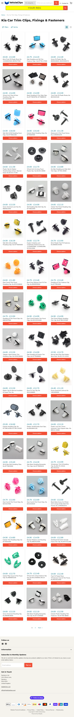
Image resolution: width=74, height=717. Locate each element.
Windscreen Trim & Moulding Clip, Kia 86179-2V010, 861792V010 (60, 466)
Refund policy (60, 710)
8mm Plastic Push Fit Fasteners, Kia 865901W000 (60, 244)
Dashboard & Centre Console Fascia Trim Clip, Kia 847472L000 (61, 541)
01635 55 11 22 (5, 687)
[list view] (71, 27)
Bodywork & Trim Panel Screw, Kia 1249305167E (60, 134)
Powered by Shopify (37, 714)
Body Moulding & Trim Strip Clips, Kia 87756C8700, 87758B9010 (37, 96)
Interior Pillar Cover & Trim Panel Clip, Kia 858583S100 (12, 577)
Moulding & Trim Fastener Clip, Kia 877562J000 (60, 283)
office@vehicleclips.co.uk (8, 690)
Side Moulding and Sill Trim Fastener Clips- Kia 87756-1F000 (37, 60)
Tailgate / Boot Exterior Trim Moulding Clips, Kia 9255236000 (13, 355)
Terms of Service (50, 710)
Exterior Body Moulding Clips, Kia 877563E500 (37, 134)
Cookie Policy (40, 710)
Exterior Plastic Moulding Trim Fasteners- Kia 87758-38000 (60, 615)
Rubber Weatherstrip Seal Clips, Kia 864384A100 (36, 427)
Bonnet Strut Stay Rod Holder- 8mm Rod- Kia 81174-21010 (60, 355)
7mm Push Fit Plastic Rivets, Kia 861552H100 (60, 96)
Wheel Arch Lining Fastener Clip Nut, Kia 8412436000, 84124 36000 (37, 577)
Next (39, 628)
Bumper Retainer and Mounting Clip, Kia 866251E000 (36, 541)
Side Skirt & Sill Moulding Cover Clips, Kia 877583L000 (12, 134)
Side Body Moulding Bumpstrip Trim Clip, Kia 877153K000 (36, 615)
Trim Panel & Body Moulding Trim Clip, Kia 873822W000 (59, 319)
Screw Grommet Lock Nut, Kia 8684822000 (12, 208)
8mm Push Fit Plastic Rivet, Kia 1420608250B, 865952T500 (12, 60)
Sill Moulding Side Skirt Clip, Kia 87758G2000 (36, 208)
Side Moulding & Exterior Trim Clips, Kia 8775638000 (36, 355)
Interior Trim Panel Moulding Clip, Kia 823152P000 (61, 208)
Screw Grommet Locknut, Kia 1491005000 (59, 391)
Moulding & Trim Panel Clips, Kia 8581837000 (12, 319)
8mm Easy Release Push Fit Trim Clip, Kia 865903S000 (37, 283)
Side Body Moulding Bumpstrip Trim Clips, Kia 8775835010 (36, 465)
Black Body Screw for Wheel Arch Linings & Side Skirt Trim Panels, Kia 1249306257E (60, 503)
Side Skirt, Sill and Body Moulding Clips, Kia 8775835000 (13, 244)
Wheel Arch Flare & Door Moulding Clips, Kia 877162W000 (10, 97)
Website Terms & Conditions (17, 710)
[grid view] (67, 27)
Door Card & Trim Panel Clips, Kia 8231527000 (13, 503)
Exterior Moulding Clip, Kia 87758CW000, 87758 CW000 (12, 427)
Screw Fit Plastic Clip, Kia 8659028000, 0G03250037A (60, 60)
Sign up (28, 665)
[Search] (56, 3)
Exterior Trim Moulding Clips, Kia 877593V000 (12, 541)
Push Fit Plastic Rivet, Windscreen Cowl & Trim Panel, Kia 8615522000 (60, 577)
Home (3, 15)
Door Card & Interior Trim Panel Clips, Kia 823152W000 (36, 319)
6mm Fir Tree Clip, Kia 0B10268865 (33, 391)
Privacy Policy (31, 710)
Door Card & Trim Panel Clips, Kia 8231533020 (37, 503)
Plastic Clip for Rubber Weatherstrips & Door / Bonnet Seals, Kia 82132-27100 (12, 171)
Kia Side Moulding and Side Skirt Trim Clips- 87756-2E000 (60, 170)
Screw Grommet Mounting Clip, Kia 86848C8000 (12, 615)
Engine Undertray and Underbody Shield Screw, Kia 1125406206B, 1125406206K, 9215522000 (36, 245)
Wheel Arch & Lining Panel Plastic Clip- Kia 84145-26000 (36, 170)
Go (65, 8)
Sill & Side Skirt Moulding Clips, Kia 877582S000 (12, 465)
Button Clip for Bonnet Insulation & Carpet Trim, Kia (13, 391)
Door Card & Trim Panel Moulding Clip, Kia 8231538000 (12, 283)
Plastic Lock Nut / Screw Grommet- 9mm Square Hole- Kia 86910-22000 (61, 428)
